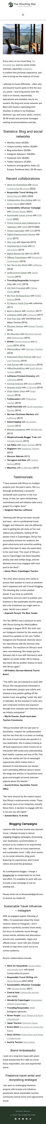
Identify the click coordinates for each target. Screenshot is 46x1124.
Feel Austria (29, 1042)
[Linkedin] (19, 1118)
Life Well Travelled (16, 288)
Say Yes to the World (17, 265)
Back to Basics (14, 311)
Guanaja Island (14, 387)
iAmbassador (17, 337)
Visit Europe (13, 364)
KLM (32, 230)
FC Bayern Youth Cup (17, 303)
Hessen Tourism (35, 326)
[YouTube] (23, 1118)
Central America (22, 341)
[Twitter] (30, 1118)
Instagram (27, 68)
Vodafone (30, 311)
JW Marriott (36, 429)
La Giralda (31, 387)
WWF (19, 284)
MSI (31, 253)
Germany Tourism (34, 349)
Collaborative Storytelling (19, 200)
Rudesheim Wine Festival (19, 357)
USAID (25, 227)
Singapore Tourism (30, 448)
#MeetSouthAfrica (16, 368)
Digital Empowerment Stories (21, 234)
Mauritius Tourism (33, 334)
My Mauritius (13, 334)
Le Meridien (26, 467)
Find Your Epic (14, 318)
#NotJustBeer (14, 349)
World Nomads (14, 196)
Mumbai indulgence (16, 429)
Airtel (9, 238)
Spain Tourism (28, 444)
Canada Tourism (15, 441)
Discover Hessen (15, 326)
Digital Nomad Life (15, 253)
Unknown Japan (30, 1023)
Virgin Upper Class (16, 391)
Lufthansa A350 (14, 314)
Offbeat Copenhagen (17, 257)
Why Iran (11, 242)
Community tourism (29, 992)
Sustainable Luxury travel (19, 215)
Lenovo (25, 188)
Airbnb (31, 383)
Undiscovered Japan (17, 272)
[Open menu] (23, 15)
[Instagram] (15, 1118)
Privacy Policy (23, 1111)
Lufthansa (37, 265)
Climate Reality (19, 211)
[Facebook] (26, 1118)
